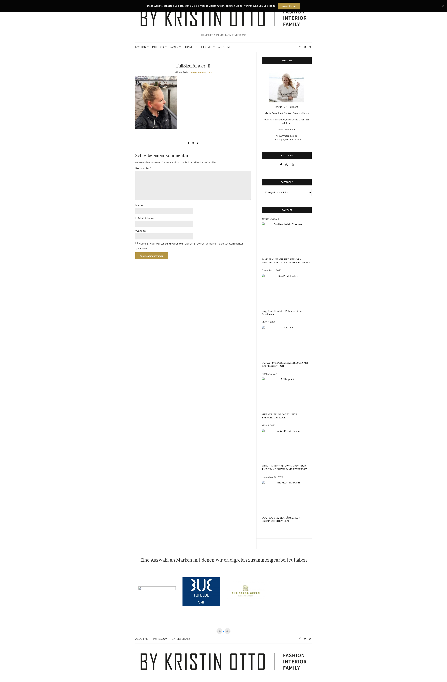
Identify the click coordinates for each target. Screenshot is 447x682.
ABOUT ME (224, 46)
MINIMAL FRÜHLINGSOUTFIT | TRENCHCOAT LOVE (280, 416)
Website (140, 230)
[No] (442, 6)
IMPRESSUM (160, 638)
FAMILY (174, 46)
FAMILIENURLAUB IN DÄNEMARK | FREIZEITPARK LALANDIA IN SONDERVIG (286, 261)
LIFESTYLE (206, 46)
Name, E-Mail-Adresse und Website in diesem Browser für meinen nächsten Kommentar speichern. (189, 246)
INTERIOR (158, 46)
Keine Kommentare (201, 72)
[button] (223, 631)
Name (139, 205)
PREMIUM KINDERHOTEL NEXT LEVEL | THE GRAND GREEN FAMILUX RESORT (285, 468)
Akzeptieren (289, 6)
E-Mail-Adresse (144, 218)
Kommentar (143, 168)
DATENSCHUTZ (181, 638)
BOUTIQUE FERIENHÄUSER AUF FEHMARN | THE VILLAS (281, 519)
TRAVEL (189, 46)
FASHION (140, 46)
